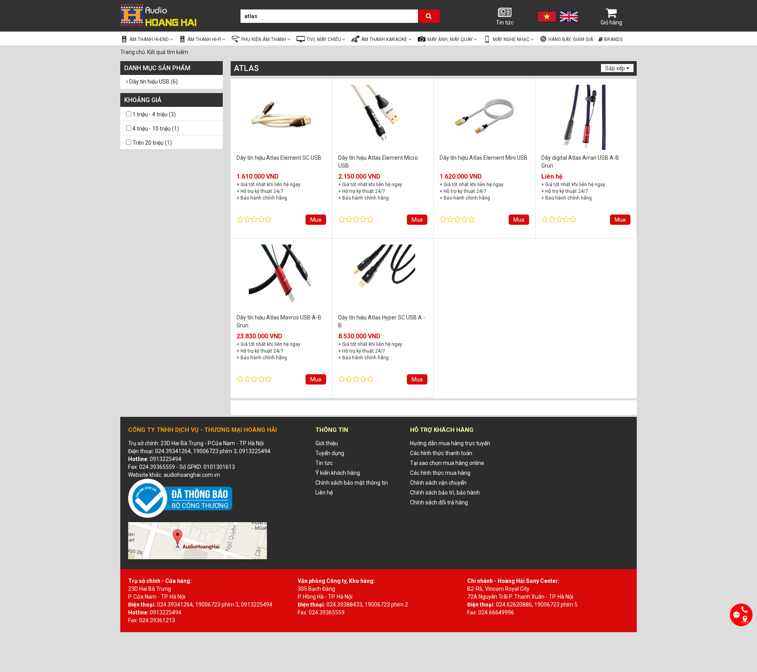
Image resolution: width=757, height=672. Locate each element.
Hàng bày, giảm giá (570, 39)
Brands (613, 39)
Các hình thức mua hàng (440, 473)
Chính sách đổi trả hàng (439, 502)
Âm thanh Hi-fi (204, 39)
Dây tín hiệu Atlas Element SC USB (279, 158)
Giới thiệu (326, 443)
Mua (315, 220)
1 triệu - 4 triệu (150, 114)
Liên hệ (324, 492)
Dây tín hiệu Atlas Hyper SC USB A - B (381, 321)
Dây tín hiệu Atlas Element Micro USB (378, 161)
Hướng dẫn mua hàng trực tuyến (450, 443)
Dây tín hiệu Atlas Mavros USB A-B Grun (279, 321)
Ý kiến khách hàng (337, 473)
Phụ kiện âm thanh (264, 39)
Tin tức (504, 22)
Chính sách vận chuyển (438, 483)
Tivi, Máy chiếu (324, 39)
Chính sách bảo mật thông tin (351, 483)
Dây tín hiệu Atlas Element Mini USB (484, 158)
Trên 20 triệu (148, 143)
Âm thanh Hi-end (149, 39)
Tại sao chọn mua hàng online (447, 463)
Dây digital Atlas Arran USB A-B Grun (580, 161)
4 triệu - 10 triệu (151, 128)
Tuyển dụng (329, 453)
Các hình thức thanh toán (441, 453)
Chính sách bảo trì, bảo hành (445, 492)
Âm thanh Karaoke (384, 39)
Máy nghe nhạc (512, 39)
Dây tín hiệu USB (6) (153, 81)
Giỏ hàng (611, 22)
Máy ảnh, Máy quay (450, 39)
